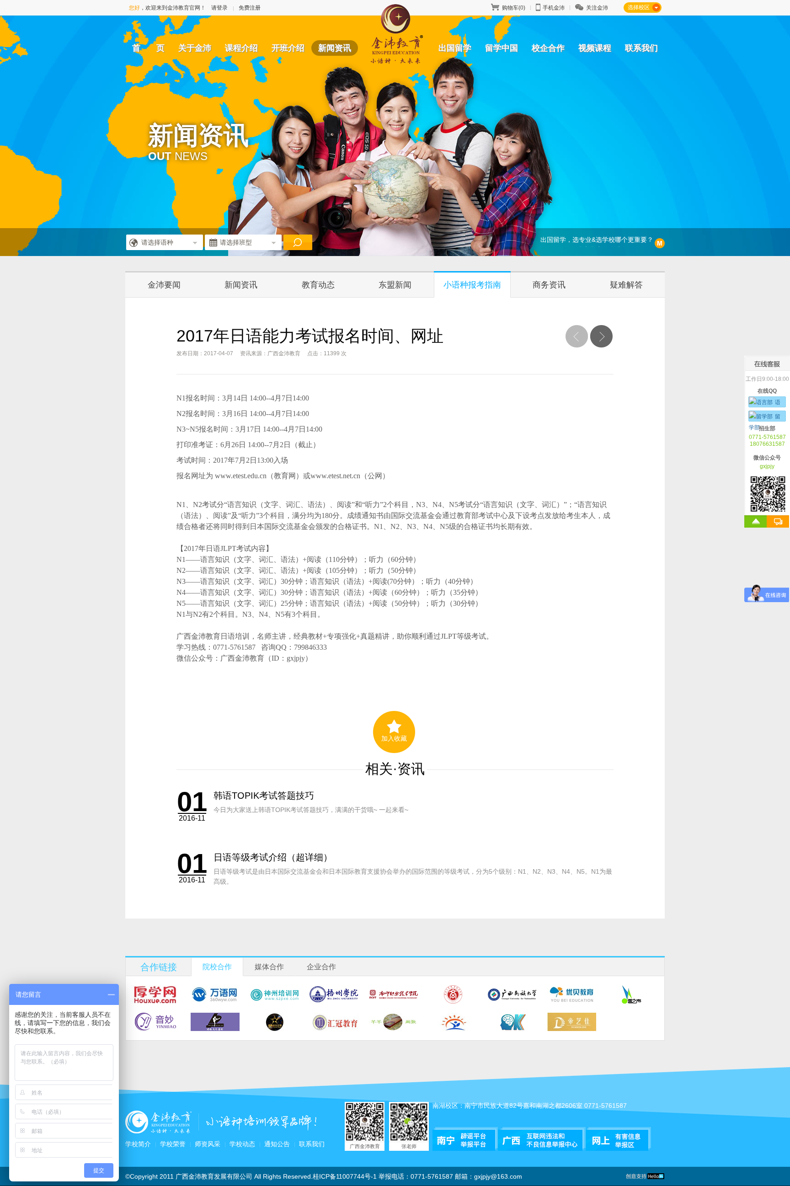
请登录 (219, 8)
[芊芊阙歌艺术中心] (393, 1028)
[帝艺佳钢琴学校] (571, 1028)
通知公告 (277, 1144)
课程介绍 (241, 48)
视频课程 (594, 48)
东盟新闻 (395, 284)
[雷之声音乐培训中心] (631, 1000)
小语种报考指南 (472, 284)
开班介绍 (288, 48)
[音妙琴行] (155, 1028)
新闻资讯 (334, 48)
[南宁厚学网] (155, 1000)
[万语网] (215, 1000)
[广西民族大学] (512, 1000)
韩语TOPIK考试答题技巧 (264, 796)
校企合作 (548, 48)
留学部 (764, 417)
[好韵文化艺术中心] (215, 1028)
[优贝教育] (571, 1000)
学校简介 (138, 1144)
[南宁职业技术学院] (393, 1000)
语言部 (764, 403)
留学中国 (501, 48)
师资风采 (207, 1144)
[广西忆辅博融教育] (512, 1028)
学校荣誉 (173, 1144)
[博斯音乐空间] (274, 1028)
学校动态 (242, 1144)
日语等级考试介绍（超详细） (273, 857)
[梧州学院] (334, 1000)
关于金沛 (194, 48)
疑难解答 (626, 284)
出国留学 (454, 48)
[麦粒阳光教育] (452, 1028)
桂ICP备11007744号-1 (345, 1176)
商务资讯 (549, 284)
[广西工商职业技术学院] (452, 1000)
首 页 (148, 48)
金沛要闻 (164, 284)
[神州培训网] (274, 1000)
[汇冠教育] (334, 1028)
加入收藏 (394, 738)
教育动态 (318, 284)
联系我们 (641, 48)
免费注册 (250, 8)
